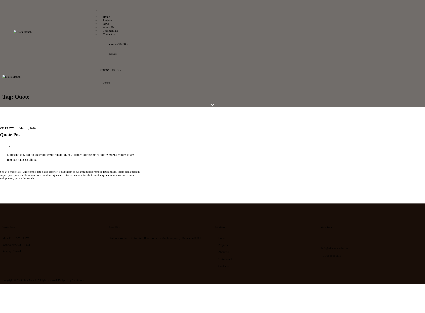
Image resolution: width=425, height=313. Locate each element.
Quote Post (11, 134)
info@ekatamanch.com (334, 248)
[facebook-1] (325, 239)
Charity (7, 128)
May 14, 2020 (27, 128)
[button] (89, 77)
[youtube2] (341, 239)
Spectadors (78, 280)
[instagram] (350, 239)
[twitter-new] (333, 239)
